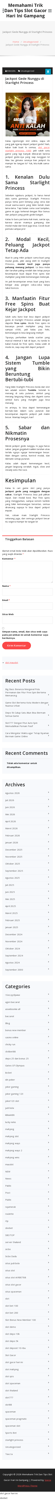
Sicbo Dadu (11, 1256)
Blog (7, 1023)
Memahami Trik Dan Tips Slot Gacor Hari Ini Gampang (25, 10)
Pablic (8, 1185)
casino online (11, 1037)
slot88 (8, 1404)
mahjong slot (12, 1136)
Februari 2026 (12, 835)
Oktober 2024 (12, 948)
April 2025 (10, 906)
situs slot (10, 1270)
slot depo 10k (12, 1333)
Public (8, 1199)
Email (6, 600)
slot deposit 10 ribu (15, 1348)
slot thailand (11, 1390)
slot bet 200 (11, 1312)
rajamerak (10, 1206)
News (8, 1178)
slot (7, 1298)
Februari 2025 (12, 920)
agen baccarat (12, 1002)
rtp (7, 1220)
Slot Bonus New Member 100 (20, 1319)
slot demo (10, 1326)
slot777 (9, 1397)
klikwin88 (10, 1114)
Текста (9, 1454)
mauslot (9, 1164)
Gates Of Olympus (14, 1065)
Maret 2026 (11, 828)
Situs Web (8, 614)
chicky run (10, 1044)
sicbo (8, 1249)
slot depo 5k (11, 1341)
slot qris (9, 1376)
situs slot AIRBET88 (15, 1277)
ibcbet (8, 1072)
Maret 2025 (11, 913)
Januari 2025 (11, 927)
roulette (9, 1213)
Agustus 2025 (12, 877)
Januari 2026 (11, 842)
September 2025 (14, 870)
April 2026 (10, 821)
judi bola (9, 1107)
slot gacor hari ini (14, 1362)
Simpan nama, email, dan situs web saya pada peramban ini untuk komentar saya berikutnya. (25, 634)
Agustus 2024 (12, 962)
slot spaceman (12, 1383)
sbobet (9, 1227)
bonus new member (15, 1030)
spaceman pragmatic (16, 1418)
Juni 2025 (10, 891)
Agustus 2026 (12, 793)
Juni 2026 (10, 807)
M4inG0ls (11, 71)
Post (7, 1192)
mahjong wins (12, 1157)
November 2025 (13, 856)
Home (16, 41)
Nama (6, 585)
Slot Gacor (10, 1355)
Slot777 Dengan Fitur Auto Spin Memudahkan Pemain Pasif (21, 724)
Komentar (8, 558)
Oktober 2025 (12, 863)
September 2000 (14, 969)
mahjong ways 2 (13, 1150)
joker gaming (12, 1086)
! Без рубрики (12, 994)
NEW (7, 1171)
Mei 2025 (10, 899)
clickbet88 (10, 1051)
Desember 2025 (13, 849)
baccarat (9, 1016)
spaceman (10, 1411)
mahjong (9, 1129)
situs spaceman (13, 1291)
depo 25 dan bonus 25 (17, 1058)
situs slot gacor (13, 1284)
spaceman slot (12, 1425)
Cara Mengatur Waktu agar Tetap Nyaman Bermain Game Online (27, 735)
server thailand (13, 1242)
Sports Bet (11, 1432)
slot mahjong (12, 1369)
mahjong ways (12, 1143)
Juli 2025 (9, 884)
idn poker (10, 1079)
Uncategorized (30, 41)
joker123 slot (12, 1100)
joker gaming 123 (14, 1093)
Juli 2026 (9, 800)
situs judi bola (12, 1263)
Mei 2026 (10, 814)
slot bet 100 (11, 1305)
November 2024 (13, 941)
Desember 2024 (13, 934)
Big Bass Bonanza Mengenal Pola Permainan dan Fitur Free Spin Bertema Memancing (25, 692)
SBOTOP (10, 1235)
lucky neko (10, 1122)
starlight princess (14, 1439)
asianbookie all (12, 1009)
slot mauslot (11, 662)
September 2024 (14, 955)
